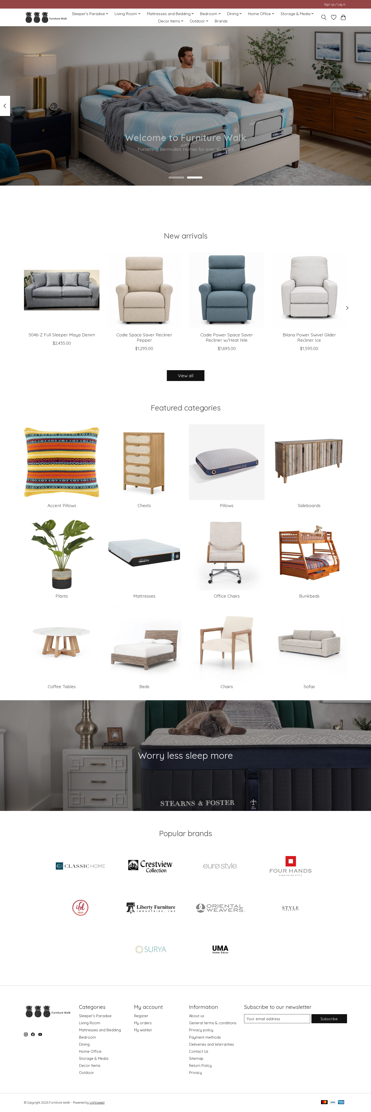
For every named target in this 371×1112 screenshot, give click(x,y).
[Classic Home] (80, 866)
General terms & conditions (212, 1022)
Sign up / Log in (335, 4)
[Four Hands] (290, 866)
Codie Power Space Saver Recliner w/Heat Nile (226, 337)
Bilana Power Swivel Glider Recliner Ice (309, 337)
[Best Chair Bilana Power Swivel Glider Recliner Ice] (309, 290)
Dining (84, 1044)
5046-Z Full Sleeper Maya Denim (62, 334)
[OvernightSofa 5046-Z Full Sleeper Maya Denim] (61, 290)
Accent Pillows (61, 505)
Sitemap (196, 1058)
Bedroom (87, 1037)
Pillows (226, 505)
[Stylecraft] (290, 908)
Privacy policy (201, 1030)
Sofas (309, 686)
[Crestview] (150, 866)
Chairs (227, 686)
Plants (62, 596)
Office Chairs (227, 596)
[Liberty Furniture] (150, 908)
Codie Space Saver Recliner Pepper (144, 337)
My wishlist (143, 1030)
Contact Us (198, 1051)
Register (141, 1015)
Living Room (89, 1022)
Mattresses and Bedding (100, 1030)
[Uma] (220, 950)
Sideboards (309, 505)
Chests (144, 505)
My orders (143, 1022)
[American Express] (341, 1102)
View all (185, 375)
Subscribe (329, 1018)
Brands (221, 21)
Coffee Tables (62, 686)
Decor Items (89, 1065)
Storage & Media (93, 1058)
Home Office (90, 1051)
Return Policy (200, 1065)
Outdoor (86, 1072)
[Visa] (332, 1102)
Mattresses (144, 596)
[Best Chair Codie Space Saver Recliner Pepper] (144, 290)
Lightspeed (97, 1102)
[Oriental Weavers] (220, 908)
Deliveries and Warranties (211, 1044)
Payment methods (205, 1037)
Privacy (195, 1072)
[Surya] (150, 950)
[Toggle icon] (324, 17)
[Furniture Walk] (46, 17)
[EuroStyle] (220, 866)
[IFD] (80, 908)
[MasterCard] (324, 1102)
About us (196, 1015)
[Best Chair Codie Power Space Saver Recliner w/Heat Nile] (226, 290)
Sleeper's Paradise (95, 1015)
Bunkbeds (309, 596)
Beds (144, 686)
